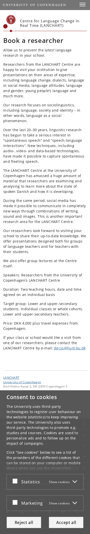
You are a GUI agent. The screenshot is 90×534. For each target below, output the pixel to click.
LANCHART (11, 377)
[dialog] (45, 462)
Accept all (66, 522)
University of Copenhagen (22, 382)
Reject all (24, 522)
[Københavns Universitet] (9, 23)
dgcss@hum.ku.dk (70, 348)
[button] (83, 4)
